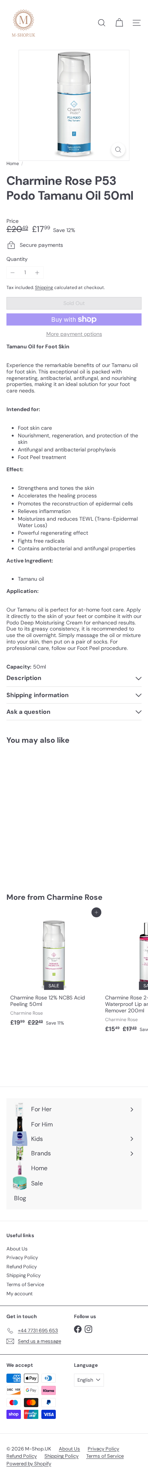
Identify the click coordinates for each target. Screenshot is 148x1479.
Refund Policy (21, 1266)
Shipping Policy (23, 1275)
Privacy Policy (22, 1257)
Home (12, 163)
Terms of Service (25, 1284)
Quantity (17, 259)
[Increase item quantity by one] (37, 272)
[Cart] (119, 23)
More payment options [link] (74, 334)
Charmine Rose (74, 897)
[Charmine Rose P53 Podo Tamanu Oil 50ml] (54, 814)
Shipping (44, 287)
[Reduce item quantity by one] (12, 272)
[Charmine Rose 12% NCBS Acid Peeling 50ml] (54, 971)
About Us (17, 1248)
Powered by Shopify (28, 1463)
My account (19, 1293)
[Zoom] (118, 150)
